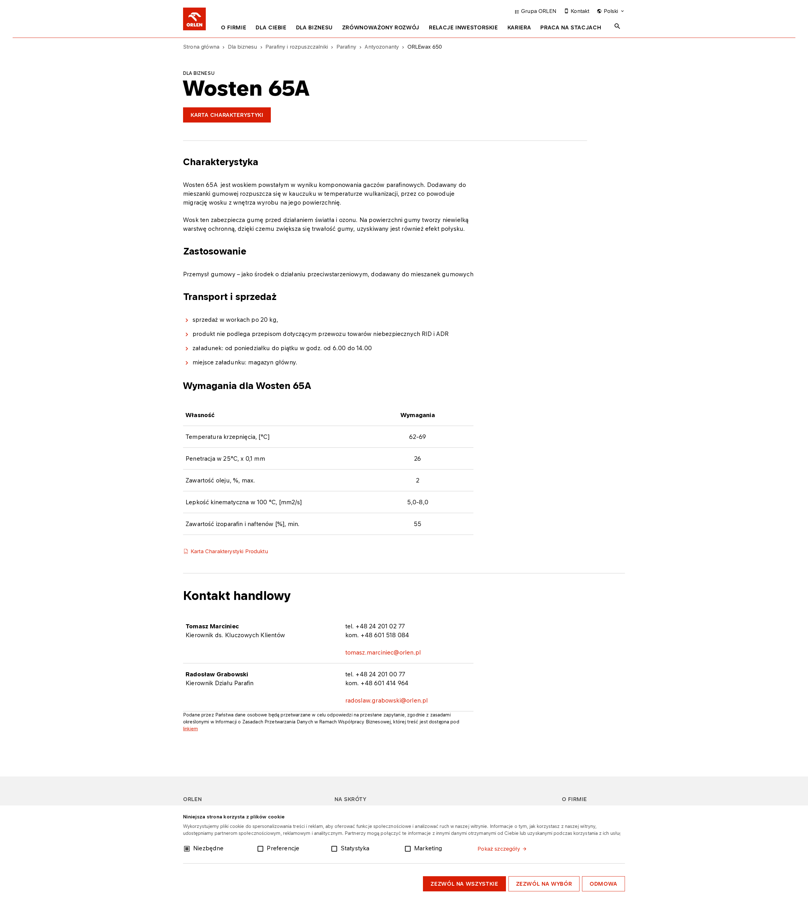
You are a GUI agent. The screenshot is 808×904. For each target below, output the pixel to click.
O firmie (233, 27)
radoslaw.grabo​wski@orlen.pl (386, 700)
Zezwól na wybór (544, 884)
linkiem (190, 728)
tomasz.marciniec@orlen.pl (383, 652)
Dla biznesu (314, 27)
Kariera (519, 27)
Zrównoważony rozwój (380, 27)
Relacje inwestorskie (463, 27)
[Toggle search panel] (617, 26)
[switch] (262, 848)
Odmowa (603, 884)
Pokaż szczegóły (499, 849)
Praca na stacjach (570, 27)
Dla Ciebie (271, 27)
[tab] (233, 29)
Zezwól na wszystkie (464, 884)
